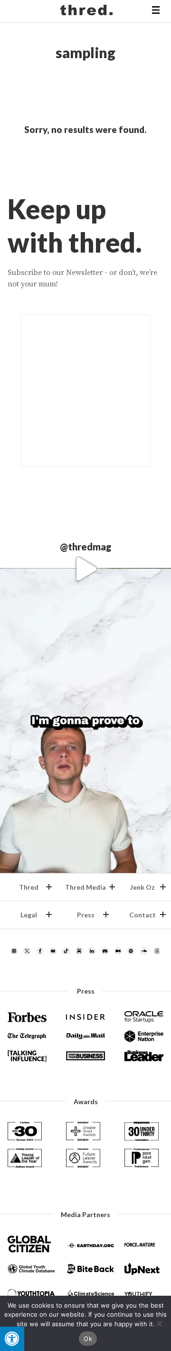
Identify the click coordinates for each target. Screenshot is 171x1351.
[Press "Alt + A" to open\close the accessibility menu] (12, 1339)
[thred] (87, 11)
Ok (88, 1338)
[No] (159, 1323)
